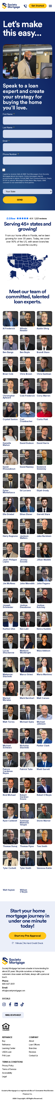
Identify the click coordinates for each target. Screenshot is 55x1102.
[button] (50, 5)
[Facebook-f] (10, 1004)
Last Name (8, 128)
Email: (5, 987)
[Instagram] (4, 1004)
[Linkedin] (16, 1004)
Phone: (5, 981)
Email (5, 141)
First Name (8, 114)
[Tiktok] (22, 1004)
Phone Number (10, 154)
